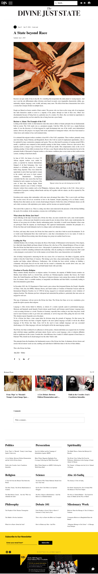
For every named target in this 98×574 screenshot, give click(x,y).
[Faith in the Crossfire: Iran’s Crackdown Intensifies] (80, 383)
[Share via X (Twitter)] (19, 359)
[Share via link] (28, 359)
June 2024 (16, 352)
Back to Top (3, 566)
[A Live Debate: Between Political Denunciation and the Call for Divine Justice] (49, 383)
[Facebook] (85, 3)
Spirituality (74, 445)
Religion (10, 475)
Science (40, 475)
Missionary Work (78, 504)
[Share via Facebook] (14, 359)
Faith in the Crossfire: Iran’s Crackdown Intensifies (79, 395)
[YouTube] (81, 3)
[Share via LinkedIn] (24, 359)
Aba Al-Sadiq (75, 475)
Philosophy (12, 504)
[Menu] (10, 3)
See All (92, 372)
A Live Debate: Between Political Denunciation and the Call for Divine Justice (49, 395)
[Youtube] (7, 552)
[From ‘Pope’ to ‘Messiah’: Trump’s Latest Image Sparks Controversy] (18, 383)
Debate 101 (42, 504)
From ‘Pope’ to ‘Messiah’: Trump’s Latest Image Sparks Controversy (17, 395)
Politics (23, 352)
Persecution (43, 445)
